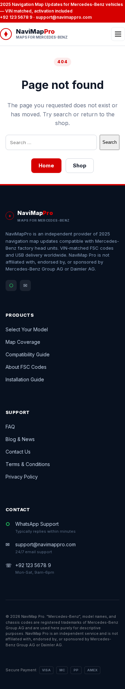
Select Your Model (27, 329)
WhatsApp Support (45, 527)
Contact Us (18, 452)
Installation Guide (25, 379)
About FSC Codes (26, 367)
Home (46, 165)
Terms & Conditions (28, 464)
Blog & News (20, 439)
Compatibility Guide (28, 354)
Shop (79, 165)
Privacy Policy (22, 477)
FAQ (10, 427)
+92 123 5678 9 (16, 17)
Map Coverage (23, 342)
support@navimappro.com (64, 17)
